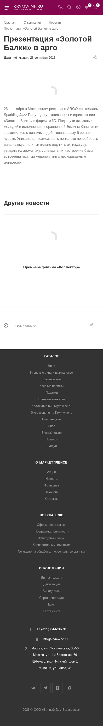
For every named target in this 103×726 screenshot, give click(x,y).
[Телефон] (60, 7)
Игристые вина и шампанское (51, 372)
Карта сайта (51, 611)
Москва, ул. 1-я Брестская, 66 (55, 655)
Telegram (45, 688)
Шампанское (51, 379)
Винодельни (51, 591)
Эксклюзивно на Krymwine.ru (51, 412)
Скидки (51, 446)
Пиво (51, 426)
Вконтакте (33, 688)
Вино (51, 366)
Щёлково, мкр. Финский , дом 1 (55, 661)
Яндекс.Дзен (57, 688)
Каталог (51, 356)
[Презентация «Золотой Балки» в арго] (51, 91)
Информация (51, 568)
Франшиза (51, 485)
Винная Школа (51, 577)
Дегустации (51, 584)
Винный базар (51, 432)
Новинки (51, 439)
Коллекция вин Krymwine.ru (51, 406)
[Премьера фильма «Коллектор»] (51, 237)
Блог (51, 604)
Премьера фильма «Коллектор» (51, 267)
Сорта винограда (51, 598)
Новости (51, 479)
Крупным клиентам (51, 399)
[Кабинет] (78, 7)
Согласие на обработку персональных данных (51, 551)
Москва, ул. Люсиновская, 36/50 (55, 648)
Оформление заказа (51, 525)
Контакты (51, 499)
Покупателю (51, 515)
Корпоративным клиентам (51, 545)
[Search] (69, 7)
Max (70, 688)
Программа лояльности (51, 531)
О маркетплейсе (51, 462)
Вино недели (51, 419)
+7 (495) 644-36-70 (51, 629)
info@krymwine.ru (55, 639)
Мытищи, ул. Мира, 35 (55, 668)
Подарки (52, 392)
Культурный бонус (51, 538)
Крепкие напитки (51, 386)
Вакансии (51, 492)
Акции (51, 472)
